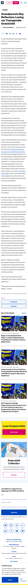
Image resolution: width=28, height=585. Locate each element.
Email (5, 494)
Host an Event (14, 561)
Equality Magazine (14, 544)
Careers (14, 551)
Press (14, 556)
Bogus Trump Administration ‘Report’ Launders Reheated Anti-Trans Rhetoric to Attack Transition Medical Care (13, 339)
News (5, 10)
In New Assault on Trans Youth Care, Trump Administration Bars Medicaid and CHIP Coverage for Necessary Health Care (14, 372)
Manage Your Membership (14, 539)
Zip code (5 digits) (9, 502)
